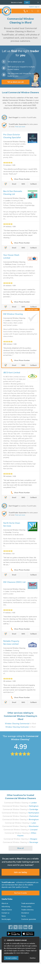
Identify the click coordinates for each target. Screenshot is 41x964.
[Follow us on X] (15, 927)
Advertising (6, 906)
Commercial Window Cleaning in (20, 802)
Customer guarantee (28, 919)
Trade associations (28, 903)
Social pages (6, 919)
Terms (23, 916)
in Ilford (20, 723)
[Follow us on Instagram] (20, 927)
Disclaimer (25, 913)
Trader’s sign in (34, 7)
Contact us (5, 913)
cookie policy (8, 953)
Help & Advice (7, 909)
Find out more (20, 126)
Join (26, 2)
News (4, 916)
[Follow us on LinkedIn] (25, 927)
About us (5, 903)
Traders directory (27, 909)
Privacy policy (26, 906)
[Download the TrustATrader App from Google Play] (14, 934)
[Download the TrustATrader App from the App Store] (28, 934)
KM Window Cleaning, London (15, 765)
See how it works (20, 893)
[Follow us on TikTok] (30, 927)
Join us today (20, 872)
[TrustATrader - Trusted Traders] (7, 9)
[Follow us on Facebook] (10, 927)
